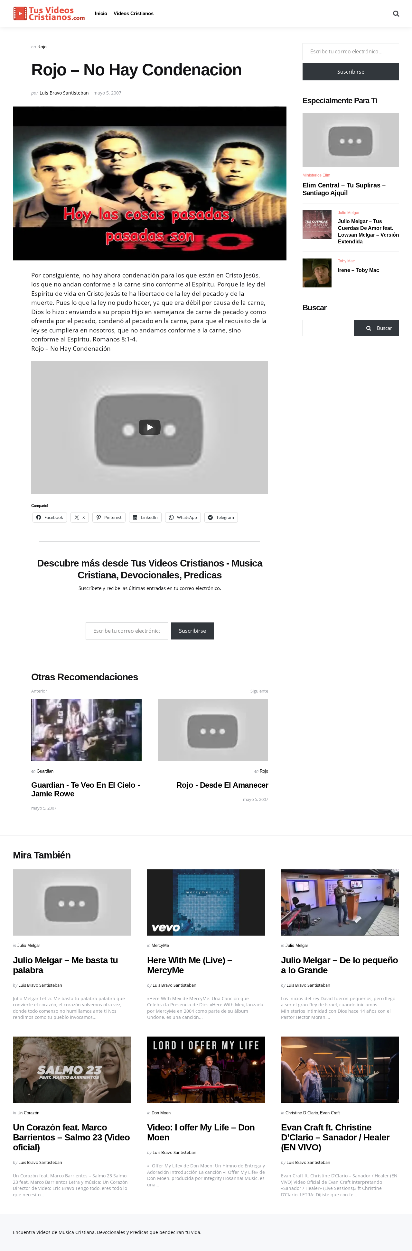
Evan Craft (330, 1112)
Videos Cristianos (134, 13)
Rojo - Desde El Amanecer (222, 785)
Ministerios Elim (316, 175)
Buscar (314, 308)
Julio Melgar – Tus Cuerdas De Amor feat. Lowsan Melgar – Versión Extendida (368, 231)
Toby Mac (346, 261)
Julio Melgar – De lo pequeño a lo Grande (339, 965)
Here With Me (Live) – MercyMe (189, 965)
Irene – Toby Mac (358, 270)
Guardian (45, 771)
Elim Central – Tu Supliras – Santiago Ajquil (344, 189)
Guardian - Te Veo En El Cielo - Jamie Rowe (85, 789)
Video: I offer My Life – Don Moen (201, 1132)
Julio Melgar (349, 213)
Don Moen (161, 1112)
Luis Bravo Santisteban (64, 93)
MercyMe (160, 945)
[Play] (150, 427)
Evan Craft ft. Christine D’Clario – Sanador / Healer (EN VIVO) (335, 1137)
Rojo (42, 46)
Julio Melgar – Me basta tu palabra (65, 965)
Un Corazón (28, 1112)
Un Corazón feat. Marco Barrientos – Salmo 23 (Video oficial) (71, 1137)
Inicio (101, 13)
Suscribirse (192, 630)
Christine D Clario (302, 1112)
